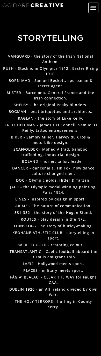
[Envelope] (4, 12)
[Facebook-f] (12, 12)
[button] (93, 8)
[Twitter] (19, 12)
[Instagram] (27, 12)
